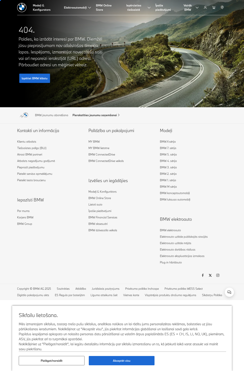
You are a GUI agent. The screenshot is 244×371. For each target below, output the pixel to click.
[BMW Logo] (21, 7)
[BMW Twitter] (210, 275)
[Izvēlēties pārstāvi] (222, 7)
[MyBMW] (205, 7)
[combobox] (229, 292)
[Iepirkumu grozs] (214, 7)
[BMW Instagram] (217, 275)
